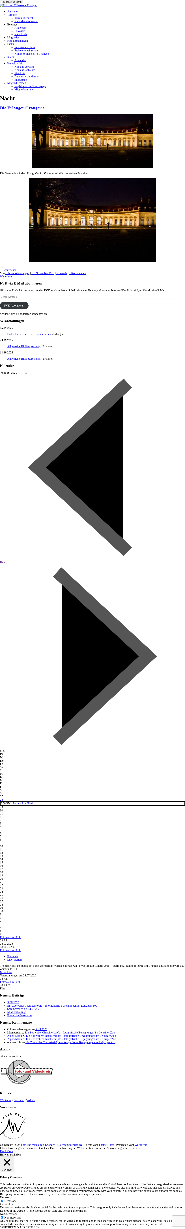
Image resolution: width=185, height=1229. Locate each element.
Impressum (20, 79)
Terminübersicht (23, 17)
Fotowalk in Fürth (23, 803)
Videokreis (20, 34)
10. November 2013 (42, 273)
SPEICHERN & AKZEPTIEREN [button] (20, 1227)
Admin (31, 1100)
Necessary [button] (6, 1197)
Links (10, 43)
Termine (12, 14)
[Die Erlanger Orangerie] (92, 167)
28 (1, 799)
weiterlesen (10, 270)
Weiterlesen (6, 276)
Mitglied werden (16, 82)
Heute (3, 562)
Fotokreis (19, 30)
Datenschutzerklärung (26, 76)
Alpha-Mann (14, 1035)
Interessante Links (24, 47)
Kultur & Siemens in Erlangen (31, 53)
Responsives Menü (11, 2)
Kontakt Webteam (24, 69)
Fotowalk (12, 956)
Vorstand (19, 1100)
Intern (10, 56)
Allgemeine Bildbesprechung (23, 346)
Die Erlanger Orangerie (22, 108)
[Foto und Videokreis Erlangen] (18, 5)
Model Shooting (16, 1012)
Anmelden (20, 60)
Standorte (19, 73)
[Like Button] (1, 267)
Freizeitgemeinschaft (26, 50)
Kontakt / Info (15, 63)
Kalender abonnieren (26, 21)
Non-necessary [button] (8, 1213)
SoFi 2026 (13, 1002)
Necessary (10, 1200)
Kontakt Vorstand (24, 66)
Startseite (12, 11)
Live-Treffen (14, 959)
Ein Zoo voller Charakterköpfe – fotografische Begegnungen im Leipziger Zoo (52, 1005)
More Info (6, 972)
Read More (6, 1151)
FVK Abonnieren (14, 305)
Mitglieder (13, 37)
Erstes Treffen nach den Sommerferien (29, 334)
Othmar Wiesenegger (17, 273)
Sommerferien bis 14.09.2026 (24, 1008)
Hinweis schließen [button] (10, 1154)
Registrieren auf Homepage (30, 86)
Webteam (5, 1100)
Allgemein (20, 27)
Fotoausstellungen (17, 40)
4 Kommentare (77, 273)
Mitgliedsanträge (23, 89)
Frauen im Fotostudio (19, 1015)
